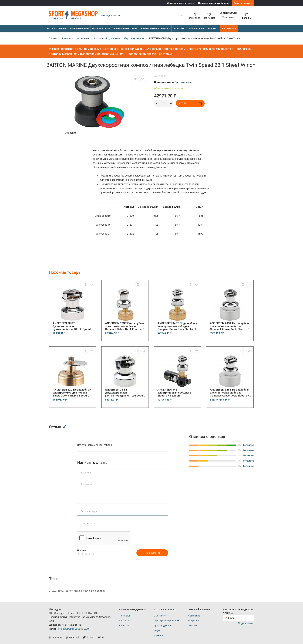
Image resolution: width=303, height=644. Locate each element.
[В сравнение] (134, 78)
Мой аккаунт (230, 13)
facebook (57, 637)
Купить (183, 103)
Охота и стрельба (56, 28)
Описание (70, 132)
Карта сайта (125, 625)
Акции (157, 630)
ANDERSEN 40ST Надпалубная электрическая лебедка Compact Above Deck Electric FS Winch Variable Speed (230, 326)
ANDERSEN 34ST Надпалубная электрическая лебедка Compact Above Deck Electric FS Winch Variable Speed (230, 392)
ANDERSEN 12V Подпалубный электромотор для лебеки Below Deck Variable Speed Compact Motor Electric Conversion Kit (72, 392)
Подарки (213, 28)
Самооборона (196, 28)
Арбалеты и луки (79, 28)
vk (103, 637)
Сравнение (194, 615)
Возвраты (124, 620)
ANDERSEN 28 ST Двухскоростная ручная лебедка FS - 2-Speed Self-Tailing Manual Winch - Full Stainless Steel (125, 392)
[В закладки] (142, 78)
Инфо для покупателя (179, 3)
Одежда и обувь (101, 28)
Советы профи (242, 3)
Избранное (194, 620)
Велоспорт (179, 28)
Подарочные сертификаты (213, 3)
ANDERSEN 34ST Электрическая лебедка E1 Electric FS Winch (175, 392)
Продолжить (152, 553)
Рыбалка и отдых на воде (155, 28)
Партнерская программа (167, 620)
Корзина (246, 18)
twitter (90, 637)
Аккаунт (192, 625)
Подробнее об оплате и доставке (149, 54)
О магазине (160, 615)
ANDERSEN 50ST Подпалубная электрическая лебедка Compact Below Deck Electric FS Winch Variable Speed (125, 326)
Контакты (124, 615)
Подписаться (246, 623)
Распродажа (229, 28)
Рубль (229, 17)
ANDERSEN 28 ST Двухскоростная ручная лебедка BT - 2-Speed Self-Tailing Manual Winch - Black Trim (72, 326)
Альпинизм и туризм (125, 28)
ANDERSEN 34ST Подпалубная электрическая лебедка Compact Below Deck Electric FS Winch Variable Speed (177, 326)
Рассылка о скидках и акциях (238, 611)
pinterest (74, 637)
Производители (162, 625)
